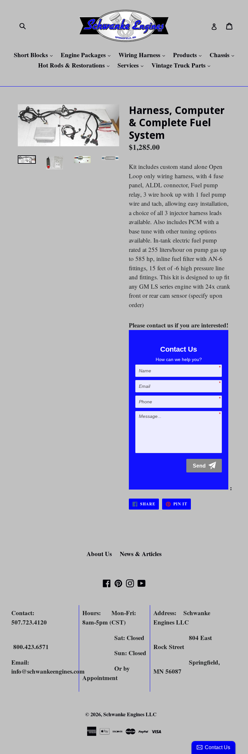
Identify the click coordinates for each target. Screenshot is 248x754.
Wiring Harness (143, 54)
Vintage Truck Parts (182, 65)
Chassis (223, 54)
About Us (99, 553)
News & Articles (140, 553)
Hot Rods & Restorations (75, 65)
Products (189, 54)
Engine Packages (87, 54)
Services (132, 65)
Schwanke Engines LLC (130, 714)
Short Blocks (35, 54)
